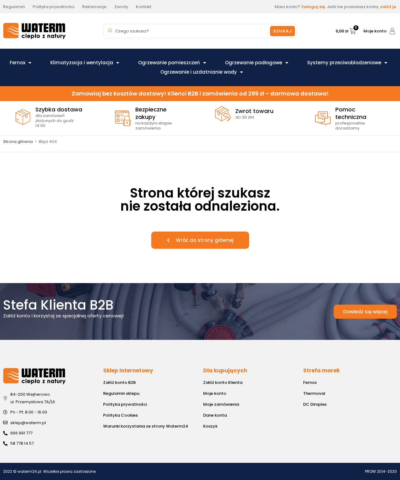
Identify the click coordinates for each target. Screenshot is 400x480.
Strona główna (18, 141)
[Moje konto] (392, 31)
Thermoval (314, 393)
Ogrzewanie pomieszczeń (169, 62)
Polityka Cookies (120, 415)
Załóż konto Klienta (222, 382)
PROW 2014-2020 (381, 471)
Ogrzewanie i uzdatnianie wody (198, 72)
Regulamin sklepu (121, 393)
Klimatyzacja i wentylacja (81, 62)
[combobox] (187, 31)
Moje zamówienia (221, 404)
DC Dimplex (315, 404)
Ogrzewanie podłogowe (253, 62)
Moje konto (375, 31)
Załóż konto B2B (119, 382)
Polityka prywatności (125, 404)
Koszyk (210, 426)
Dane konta (215, 415)
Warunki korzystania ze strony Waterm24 (145, 426)
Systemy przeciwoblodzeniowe (344, 62)
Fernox (17, 62)
